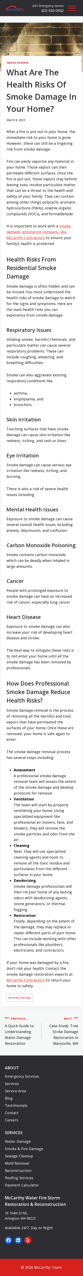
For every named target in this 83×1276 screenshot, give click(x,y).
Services (12, 1083)
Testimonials (16, 1105)
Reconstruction (18, 1170)
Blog (9, 1098)
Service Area (15, 1090)
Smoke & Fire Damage (24, 1148)
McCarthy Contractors (25, 980)
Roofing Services (19, 1177)
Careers (11, 1120)
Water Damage (18, 1141)
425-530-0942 (52, 10)
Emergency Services (22, 1076)
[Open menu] (72, 8)
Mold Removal (17, 1163)
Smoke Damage (17, 62)
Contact (12, 1112)
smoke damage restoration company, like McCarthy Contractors (38, 232)
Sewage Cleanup (19, 1156)
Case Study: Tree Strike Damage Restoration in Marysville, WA (63, 1031)
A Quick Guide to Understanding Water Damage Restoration (19, 1031)
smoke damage (19, 997)
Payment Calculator (22, 1185)
